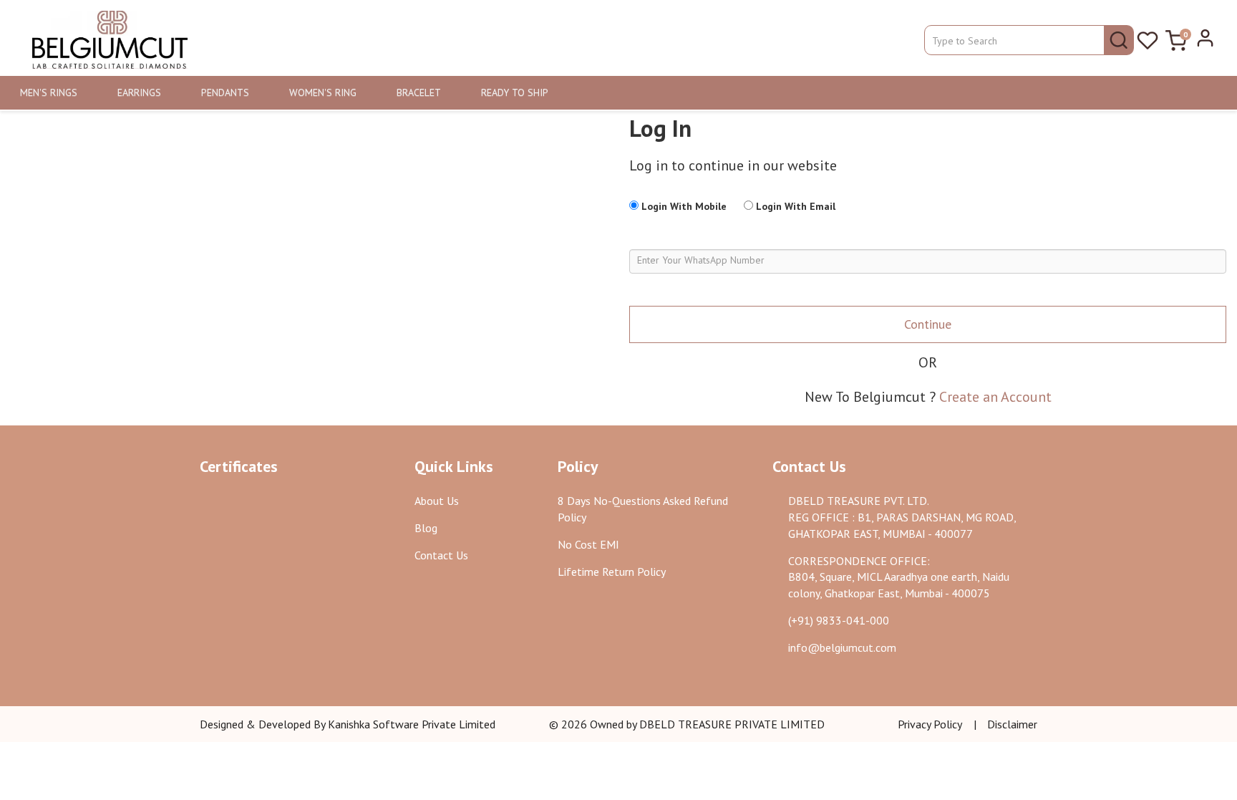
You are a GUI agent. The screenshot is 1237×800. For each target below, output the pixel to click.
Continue (927, 324)
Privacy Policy (930, 724)
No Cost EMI (588, 544)
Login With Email (794, 206)
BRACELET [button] (419, 92)
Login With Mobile (683, 206)
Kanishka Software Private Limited (411, 724)
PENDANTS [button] (225, 92)
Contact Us (441, 555)
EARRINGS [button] (139, 92)
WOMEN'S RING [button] (322, 92)
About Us (436, 500)
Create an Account (995, 396)
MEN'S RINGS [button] (48, 92)
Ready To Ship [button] (514, 92)
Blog (425, 528)
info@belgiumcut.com (842, 647)
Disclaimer (1012, 724)
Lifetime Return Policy (612, 571)
